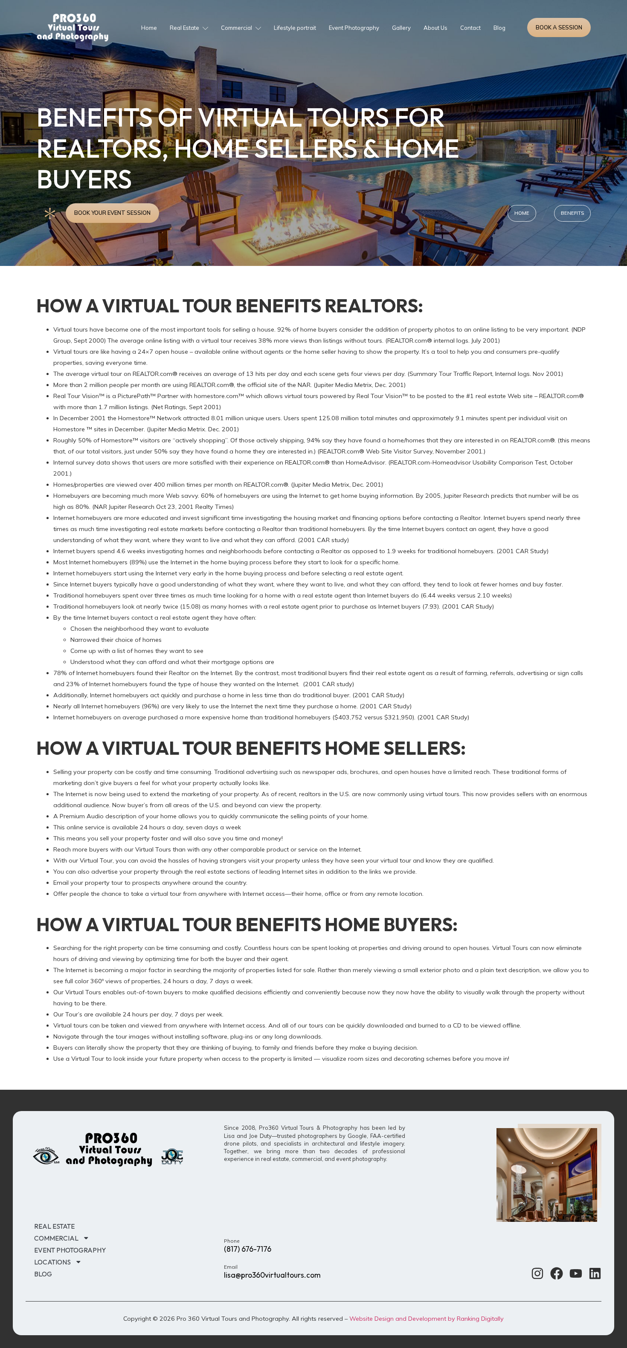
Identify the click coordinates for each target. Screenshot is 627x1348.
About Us (435, 27)
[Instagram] (537, 1273)
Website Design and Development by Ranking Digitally (426, 1318)
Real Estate (184, 27)
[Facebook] (556, 1273)
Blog (499, 27)
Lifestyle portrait (295, 27)
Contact (470, 27)
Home (149, 27)
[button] (572, 213)
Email (231, 1267)
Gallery (401, 27)
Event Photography (354, 27)
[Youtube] (575, 1273)
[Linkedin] (595, 1273)
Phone (232, 1241)
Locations (52, 1262)
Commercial (236, 27)
